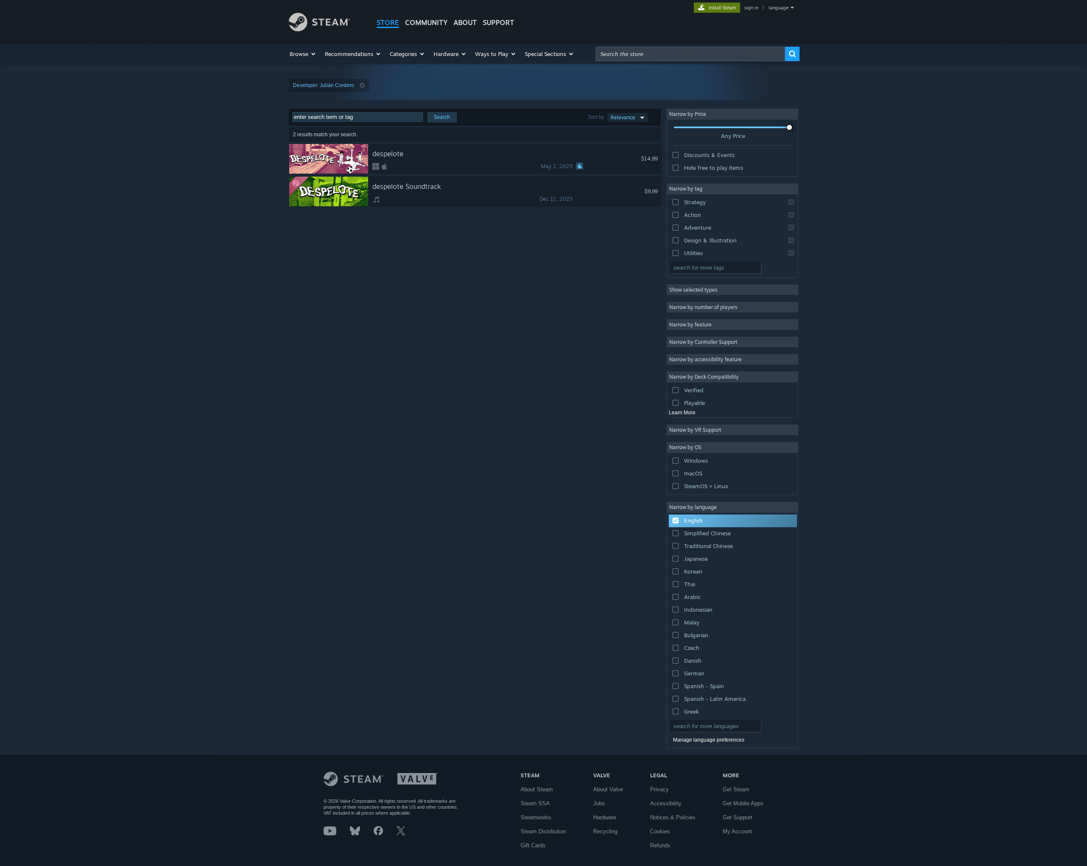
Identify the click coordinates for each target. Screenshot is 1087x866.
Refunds (660, 845)
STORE (388, 22)
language (778, 8)
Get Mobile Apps (743, 803)
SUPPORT (498, 22)
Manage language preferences (708, 740)
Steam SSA (535, 803)
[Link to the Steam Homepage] (319, 29)
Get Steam (736, 789)
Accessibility (665, 803)
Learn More (682, 413)
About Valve (608, 789)
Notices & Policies (673, 817)
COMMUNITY (426, 22)
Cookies (660, 831)
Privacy (659, 789)
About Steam (537, 789)
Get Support (737, 817)
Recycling (605, 831)
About (465, 22)
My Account (737, 831)
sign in (751, 8)
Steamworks (536, 817)
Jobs (599, 803)
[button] (303, 54)
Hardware (604, 817)
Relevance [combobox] (623, 117)
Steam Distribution (543, 831)
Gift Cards (533, 845)
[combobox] (690, 54)
